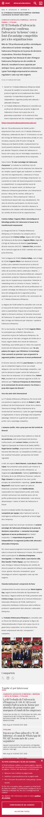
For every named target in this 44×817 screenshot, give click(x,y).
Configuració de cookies (22, 805)
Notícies (24, 10)
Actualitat (13, 10)
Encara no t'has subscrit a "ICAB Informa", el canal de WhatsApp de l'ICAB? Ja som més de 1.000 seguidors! (22, 737)
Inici (3, 10)
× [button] (42, 761)
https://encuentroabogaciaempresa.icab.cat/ (19, 123)
